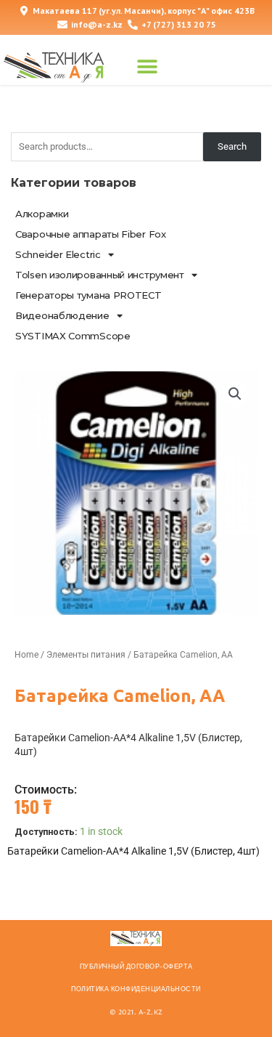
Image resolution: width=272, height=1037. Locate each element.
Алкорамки (41, 213)
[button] (147, 67)
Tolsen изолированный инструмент (99, 275)
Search (232, 146)
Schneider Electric (58, 254)
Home (26, 655)
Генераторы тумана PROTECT (88, 295)
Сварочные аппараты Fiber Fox (90, 234)
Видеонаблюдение (62, 315)
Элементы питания (85, 655)
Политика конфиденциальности (136, 989)
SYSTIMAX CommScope (73, 336)
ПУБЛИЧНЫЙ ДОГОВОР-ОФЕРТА (136, 966)
